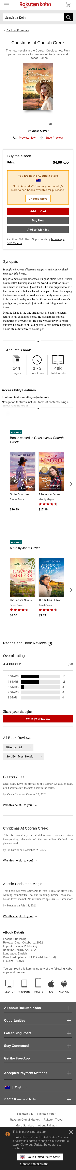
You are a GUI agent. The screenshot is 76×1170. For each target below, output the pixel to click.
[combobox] (18, 747)
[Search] (68, 17)
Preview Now (27, 137)
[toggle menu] (6, 4)
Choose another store (34, 1164)
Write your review (38, 718)
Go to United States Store (43, 1157)
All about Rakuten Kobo (22, 1008)
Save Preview (54, 137)
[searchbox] (38, 17)
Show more (64, 899)
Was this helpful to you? (18, 805)
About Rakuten (47, 1125)
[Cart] (68, 4)
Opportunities (14, 1020)
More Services (25, 1125)
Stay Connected (16, 1045)
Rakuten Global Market (25, 1119)
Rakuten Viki (25, 1113)
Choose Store (38, 198)
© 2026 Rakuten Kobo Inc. (21, 1099)
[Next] (70, 484)
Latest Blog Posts (17, 1033)
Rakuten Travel (53, 1119)
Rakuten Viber (46, 1113)
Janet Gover (40, 130)
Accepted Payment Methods (25, 1073)
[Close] (71, 1132)
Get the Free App (17, 1058)
